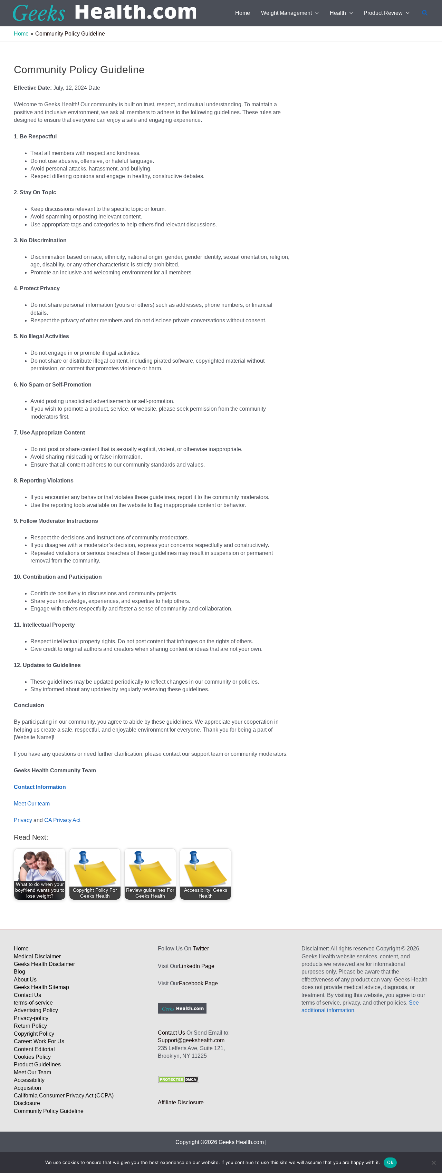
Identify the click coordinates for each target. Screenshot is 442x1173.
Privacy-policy (31, 1018)
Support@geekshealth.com (191, 1040)
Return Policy (30, 1026)
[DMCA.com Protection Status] (178, 1079)
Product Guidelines (37, 1064)
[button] (315, 13)
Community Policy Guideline (49, 1111)
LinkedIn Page (196, 966)
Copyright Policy (34, 1034)
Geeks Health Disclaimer (44, 964)
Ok (390, 1162)
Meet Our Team (32, 1072)
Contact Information (40, 787)
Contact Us (27, 995)
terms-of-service (33, 1003)
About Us (25, 980)
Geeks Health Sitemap (41, 987)
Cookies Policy (32, 1057)
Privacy (23, 820)
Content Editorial (34, 1049)
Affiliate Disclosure (181, 1102)
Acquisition (27, 1088)
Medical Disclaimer (37, 956)
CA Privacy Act (62, 820)
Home (21, 948)
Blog (19, 972)
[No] (433, 1162)
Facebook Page (198, 983)
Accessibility (29, 1080)
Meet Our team (32, 804)
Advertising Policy (36, 1010)
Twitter (201, 948)
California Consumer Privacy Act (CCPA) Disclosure (64, 1099)
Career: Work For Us (39, 1041)
